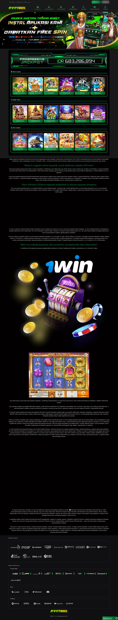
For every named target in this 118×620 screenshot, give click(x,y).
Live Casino (61, 9)
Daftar (96, 2)
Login (105, 2)
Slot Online (49, 9)
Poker (105, 9)
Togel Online (94, 9)
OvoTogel (55, 616)
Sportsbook (73, 9)
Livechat (28, 2)
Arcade (83, 9)
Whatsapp (13, 2)
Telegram (21, 2)
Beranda (38, 9)
